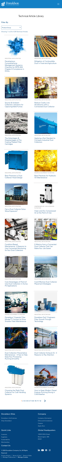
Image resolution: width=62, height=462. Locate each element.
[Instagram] (50, 453)
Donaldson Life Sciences (9, 418)
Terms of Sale (27, 455)
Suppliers (4, 437)
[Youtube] (43, 453)
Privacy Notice (5, 455)
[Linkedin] (39, 453)
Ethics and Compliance (45, 420)
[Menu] (58, 4)
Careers (40, 423)
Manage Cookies (23, 457)
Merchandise (5, 442)
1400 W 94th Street (44, 434)
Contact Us (5, 445)
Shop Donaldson (6, 420)
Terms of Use (17, 455)
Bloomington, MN (43, 437)
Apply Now (41, 426)
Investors (4, 434)
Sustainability (5, 439)
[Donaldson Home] (28, 4)
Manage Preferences (9, 457)
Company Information (44, 418)
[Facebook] (47, 453)
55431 (40, 439)
